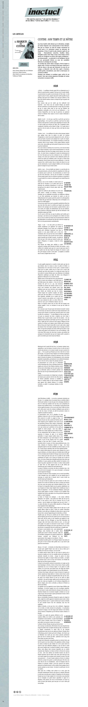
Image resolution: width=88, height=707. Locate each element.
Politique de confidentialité (30, 695)
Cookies (39, 695)
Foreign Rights (3, 39)
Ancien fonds (3, 31)
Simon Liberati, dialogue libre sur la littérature (23, 70)
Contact (3, 51)
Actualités (3, 13)
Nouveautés (3, 18)
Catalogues (3, 45)
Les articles (18, 34)
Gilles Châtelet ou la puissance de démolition (22, 74)
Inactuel (3, 56)
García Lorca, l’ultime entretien (19, 72)
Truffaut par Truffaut (17, 76)
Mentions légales (46, 695)
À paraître (3, 25)
